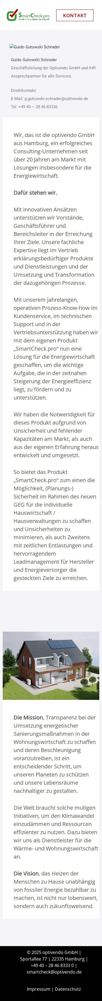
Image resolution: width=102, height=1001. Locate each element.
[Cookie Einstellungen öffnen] (9, 994)
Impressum (38, 989)
